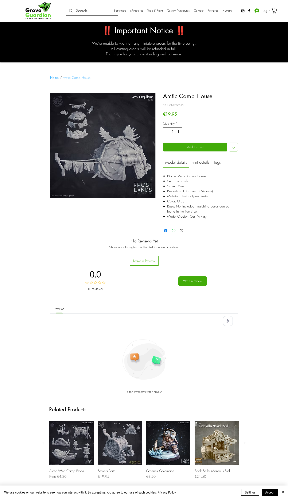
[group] (144, 450)
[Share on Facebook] (165, 230)
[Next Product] (244, 442)
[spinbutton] (173, 132)
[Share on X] (181, 230)
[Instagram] (243, 11)
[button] (275, 10)
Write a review (192, 281)
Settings (250, 492)
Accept (269, 492)
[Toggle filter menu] (228, 321)
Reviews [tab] (59, 309)
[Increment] (179, 132)
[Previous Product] (43, 442)
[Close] (282, 492)
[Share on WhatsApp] (173, 230)
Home (54, 77)
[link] (176, 162)
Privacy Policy (166, 492)
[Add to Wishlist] (233, 147)
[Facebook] (249, 11)
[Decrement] (167, 132)
